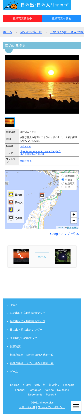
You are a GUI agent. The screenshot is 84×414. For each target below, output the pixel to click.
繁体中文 (54, 384)
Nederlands (35, 394)
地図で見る (26, 161)
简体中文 (39, 384)
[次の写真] (63, 262)
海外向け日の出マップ (23, 338)
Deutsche (63, 389)
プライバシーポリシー (51, 407)
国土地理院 (72, 227)
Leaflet (60, 227)
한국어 (27, 384)
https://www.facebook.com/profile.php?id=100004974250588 (40, 152)
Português (35, 389)
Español (20, 389)
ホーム (7, 32)
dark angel (25, 146)
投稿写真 (15, 346)
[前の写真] (21, 262)
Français (68, 384)
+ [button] (73, 214)
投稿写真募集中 (22, 18)
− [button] (73, 220)
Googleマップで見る (64, 234)
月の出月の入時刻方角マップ (27, 321)
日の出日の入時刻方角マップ (27, 312)
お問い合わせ (27, 407)
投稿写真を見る (61, 18)
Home (13, 304)
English (14, 384)
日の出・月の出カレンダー (26, 329)
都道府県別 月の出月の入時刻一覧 (32, 363)
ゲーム (14, 371)
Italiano (49, 389)
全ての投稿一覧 (31, 32)
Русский (51, 394)
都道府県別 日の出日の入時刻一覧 (32, 354)
